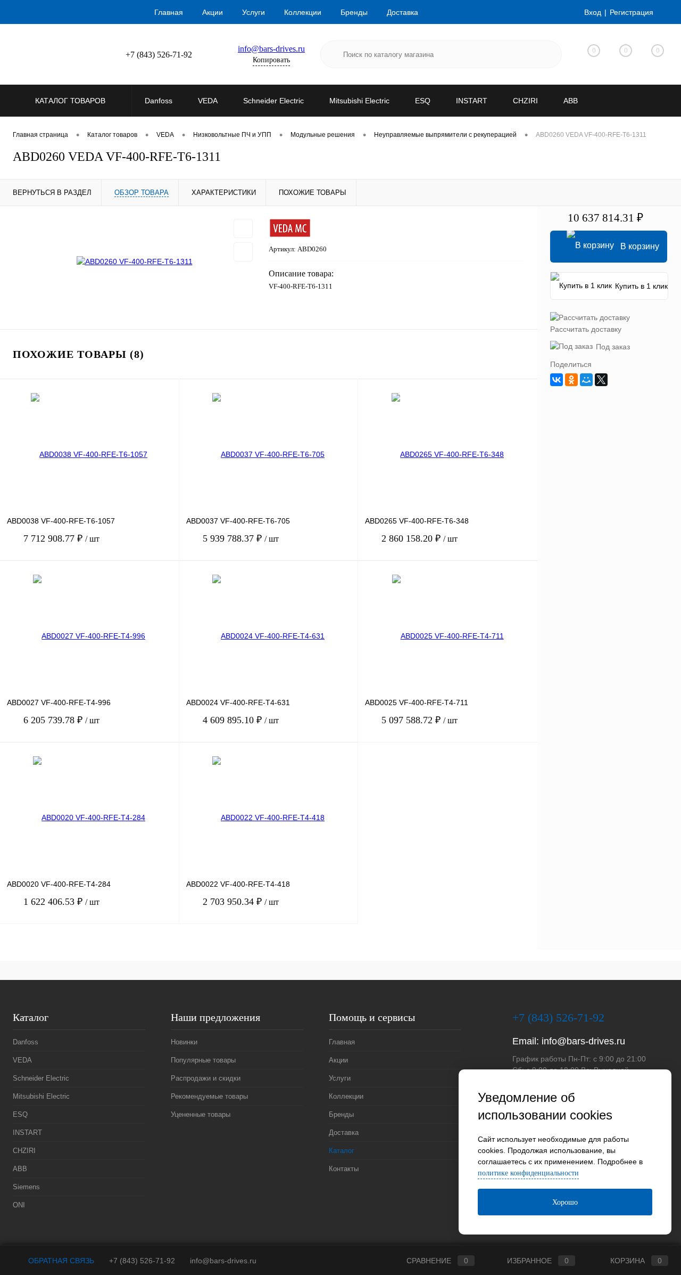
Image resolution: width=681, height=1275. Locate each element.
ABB (20, 1169)
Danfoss (25, 1042)
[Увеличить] (134, 261)
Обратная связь (60, 1260)
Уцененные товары (200, 1114)
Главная (168, 12)
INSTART (27, 1133)
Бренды (354, 12)
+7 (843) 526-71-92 (142, 1260)
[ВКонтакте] (556, 379)
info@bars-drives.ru (271, 48)
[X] (601, 379)
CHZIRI (24, 1151)
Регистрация (631, 12)
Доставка (402, 12)
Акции (212, 12)
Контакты (344, 1169)
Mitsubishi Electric (41, 1096)
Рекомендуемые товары (209, 1096)
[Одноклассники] (571, 379)
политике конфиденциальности (528, 1173)
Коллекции (302, 12)
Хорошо (565, 1202)
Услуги (253, 12)
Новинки (184, 1042)
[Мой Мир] (586, 379)
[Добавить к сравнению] (243, 251)
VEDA (22, 1060)
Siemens (26, 1187)
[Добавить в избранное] (243, 228)
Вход (592, 12)
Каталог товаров (71, 100)
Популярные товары (203, 1060)
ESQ (20, 1114)
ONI (19, 1205)
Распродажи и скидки (205, 1078)
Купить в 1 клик (641, 286)
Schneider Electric (41, 1078)
